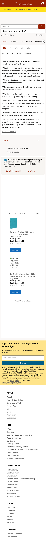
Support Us (11, 418)
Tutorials (10, 432)
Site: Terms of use (14, 456)
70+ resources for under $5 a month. (23, 9)
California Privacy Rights (17, 447)
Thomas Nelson (13, 488)
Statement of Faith (14, 403)
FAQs (9, 429)
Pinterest (10, 513)
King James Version (15, 148)
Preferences (12, 537)
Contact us (11, 441)
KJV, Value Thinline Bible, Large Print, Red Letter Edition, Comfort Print (22, 234)
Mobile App (11, 406)
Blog (9, 412)
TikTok (9, 516)
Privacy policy (13, 444)
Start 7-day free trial (13, 171)
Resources (14, 41)
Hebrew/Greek (26, 41)
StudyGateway (13, 473)
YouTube (10, 522)
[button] (42, 3)
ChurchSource (13, 476)
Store (9, 409)
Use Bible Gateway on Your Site (19, 435)
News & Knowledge (15, 400)
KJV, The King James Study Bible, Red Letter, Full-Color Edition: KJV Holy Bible (23, 276)
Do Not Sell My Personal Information (22, 450)
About (9, 397)
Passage (5, 41)
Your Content (39, 41)
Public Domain (13, 152)
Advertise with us (14, 438)
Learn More (31, 171)
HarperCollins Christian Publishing (21, 479)
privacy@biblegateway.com (11, 383)
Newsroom (11, 415)
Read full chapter (9, 132)
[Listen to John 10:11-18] (28, 48)
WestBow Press (13, 491)
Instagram (11, 511)
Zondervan (11, 493)
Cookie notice (12, 453)
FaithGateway (12, 470)
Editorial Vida (12, 485)
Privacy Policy (14, 381)
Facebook (11, 508)
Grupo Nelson (12, 482)
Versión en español (14, 534)
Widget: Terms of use (15, 459)
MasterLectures (13, 496)
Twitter (10, 519)
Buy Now (15, 250)
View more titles (23, 301)
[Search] (41, 26)
